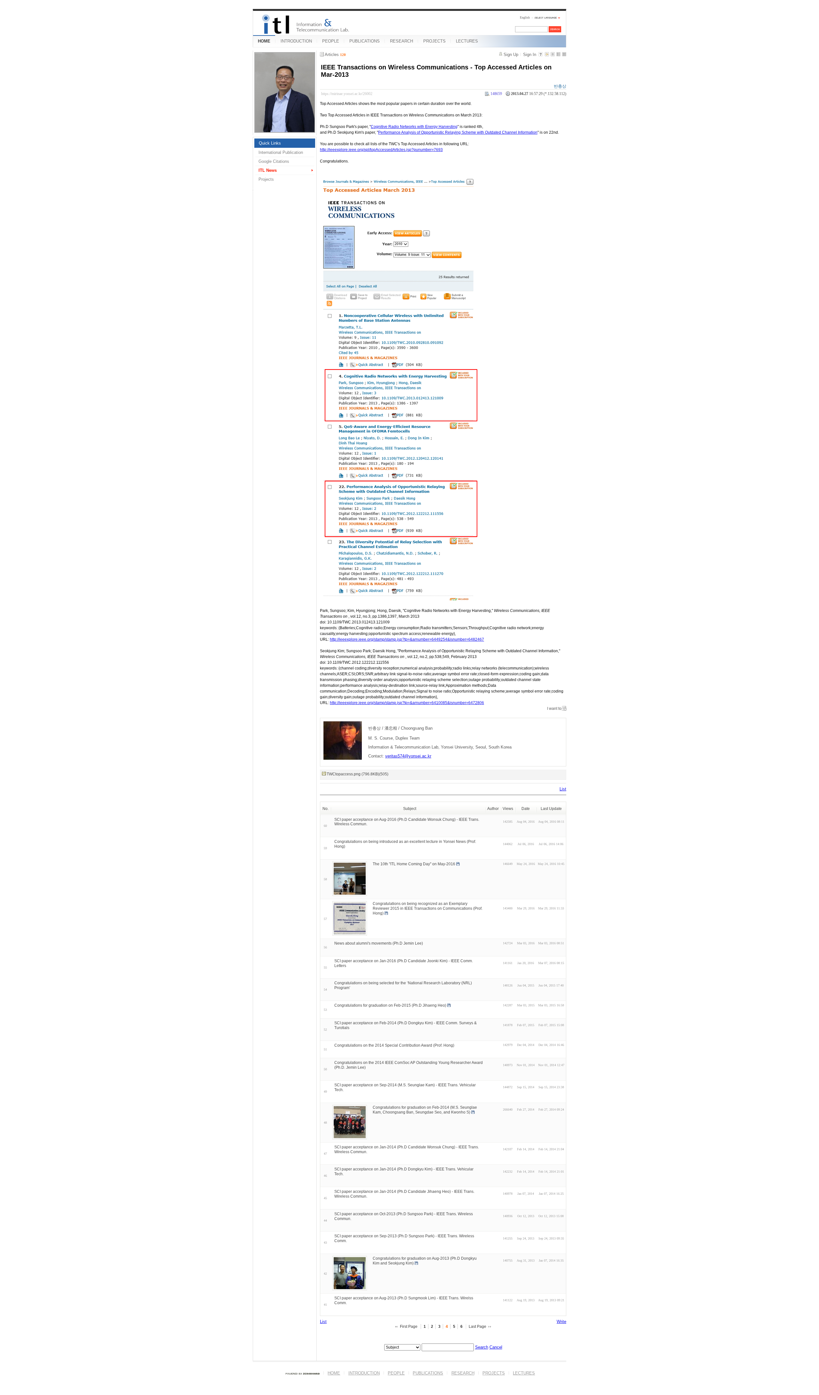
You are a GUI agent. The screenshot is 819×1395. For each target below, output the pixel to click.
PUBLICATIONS (364, 41)
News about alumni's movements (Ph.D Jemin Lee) (378, 943)
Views (508, 808)
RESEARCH (401, 41)
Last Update (551, 808)
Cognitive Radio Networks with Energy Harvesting (414, 126)
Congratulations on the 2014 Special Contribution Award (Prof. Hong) (394, 1045)
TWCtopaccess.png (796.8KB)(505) (357, 774)
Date (525, 808)
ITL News (267, 170)
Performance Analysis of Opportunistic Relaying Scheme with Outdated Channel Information (457, 132)
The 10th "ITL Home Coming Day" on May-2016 (414, 864)
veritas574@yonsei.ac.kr (408, 756)
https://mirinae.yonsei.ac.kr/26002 (346, 93)
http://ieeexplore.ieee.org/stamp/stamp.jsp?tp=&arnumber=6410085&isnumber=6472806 (407, 703)
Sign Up (511, 54)
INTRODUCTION (296, 41)
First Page (408, 1326)
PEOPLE (330, 41)
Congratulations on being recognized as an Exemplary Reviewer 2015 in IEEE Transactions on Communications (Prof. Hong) (427, 908)
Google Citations (273, 161)
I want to (554, 708)
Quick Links (270, 143)
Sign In (529, 54)
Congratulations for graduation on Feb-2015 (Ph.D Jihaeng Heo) (390, 1005)
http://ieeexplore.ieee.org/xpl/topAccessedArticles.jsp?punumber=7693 (381, 149)
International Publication (280, 152)
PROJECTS (434, 41)
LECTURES (467, 41)
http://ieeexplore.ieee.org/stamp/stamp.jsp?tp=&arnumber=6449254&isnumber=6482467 (407, 639)
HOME (264, 41)
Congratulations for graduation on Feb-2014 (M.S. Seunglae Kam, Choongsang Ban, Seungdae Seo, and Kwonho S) (425, 1109)
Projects (266, 179)
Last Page (477, 1326)
